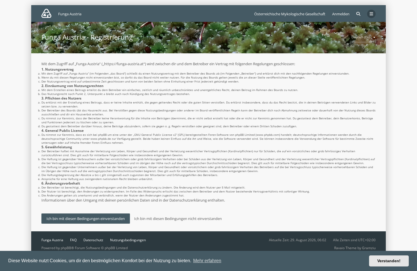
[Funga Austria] (46, 13)
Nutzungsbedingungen (128, 240)
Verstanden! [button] (389, 261)
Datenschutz (93, 240)
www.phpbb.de (100, 139)
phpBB (66, 247)
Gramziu (369, 247)
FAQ (73, 240)
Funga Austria (52, 240)
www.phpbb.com (267, 135)
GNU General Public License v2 (155, 135)
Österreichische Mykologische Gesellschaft (289, 13)
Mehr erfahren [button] (207, 260)
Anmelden (340, 13)
